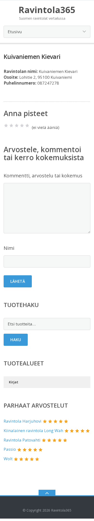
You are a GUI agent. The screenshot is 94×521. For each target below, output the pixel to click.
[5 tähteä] (27, 125)
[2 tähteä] (11, 125)
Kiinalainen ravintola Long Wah (33, 430)
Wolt (8, 458)
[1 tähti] (6, 125)
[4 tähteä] (22, 125)
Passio (10, 449)
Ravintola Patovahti (22, 440)
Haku (15, 339)
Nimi (9, 248)
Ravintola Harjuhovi (22, 421)
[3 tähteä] (16, 125)
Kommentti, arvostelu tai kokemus (43, 175)
